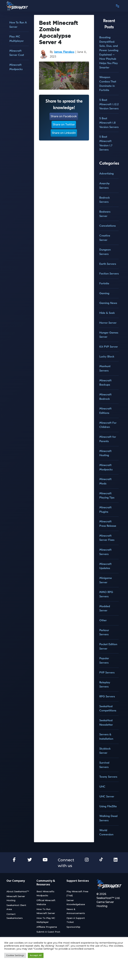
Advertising (106, 173)
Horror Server (107, 322)
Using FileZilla (108, 806)
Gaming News (108, 303)
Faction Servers (109, 273)
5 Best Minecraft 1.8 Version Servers (108, 122)
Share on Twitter (64, 124)
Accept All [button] (36, 955)
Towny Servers (108, 776)
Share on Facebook (64, 116)
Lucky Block (106, 356)
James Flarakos (64, 52)
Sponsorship (73, 927)
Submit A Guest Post (48, 931)
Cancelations (107, 225)
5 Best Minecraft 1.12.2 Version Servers (109, 104)
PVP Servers (106, 672)
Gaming (104, 293)
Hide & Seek (107, 312)
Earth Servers (107, 263)
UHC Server (106, 796)
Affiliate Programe (46, 927)
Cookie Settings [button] (15, 955)
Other (103, 620)
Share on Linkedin (64, 132)
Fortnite (104, 283)
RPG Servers (107, 696)
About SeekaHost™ (17, 891)
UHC (102, 786)
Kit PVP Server (108, 346)
